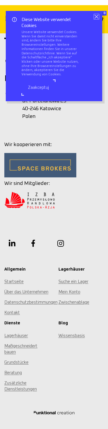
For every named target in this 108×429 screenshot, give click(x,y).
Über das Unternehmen (26, 292)
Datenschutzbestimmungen (31, 302)
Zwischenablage (73, 302)
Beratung (13, 373)
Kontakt (12, 313)
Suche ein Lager (73, 281)
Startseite (14, 281)
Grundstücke (16, 362)
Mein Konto (69, 292)
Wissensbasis (71, 336)
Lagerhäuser (16, 336)
